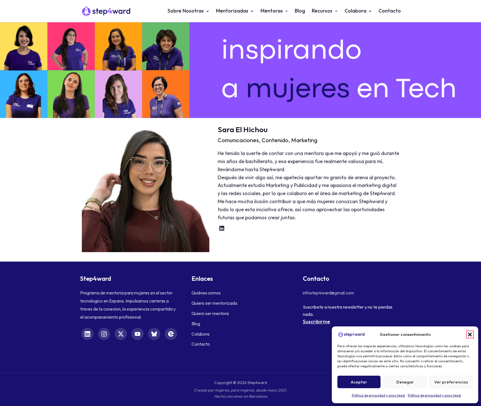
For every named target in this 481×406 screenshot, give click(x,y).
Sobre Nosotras (186, 11)
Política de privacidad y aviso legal (378, 395)
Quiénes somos (206, 293)
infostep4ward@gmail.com (328, 293)
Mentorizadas (232, 11)
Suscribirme (316, 321)
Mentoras (272, 11)
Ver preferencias (451, 382)
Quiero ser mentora (210, 313)
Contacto (390, 11)
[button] (470, 334)
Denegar (405, 382)
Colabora (355, 11)
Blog (300, 11)
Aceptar (359, 382)
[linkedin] (222, 228)
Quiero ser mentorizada (214, 303)
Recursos (322, 11)
